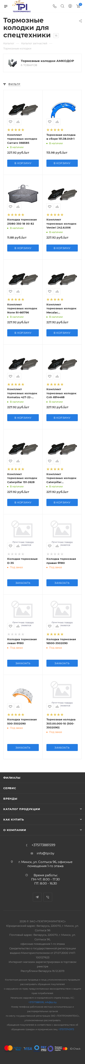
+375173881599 (43, 845)
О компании (14, 830)
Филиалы (11, 777)
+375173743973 (66, 1029)
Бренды (10, 798)
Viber (47, 897)
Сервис (9, 788)
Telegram (37, 897)
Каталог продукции (21, 809)
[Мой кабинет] (70, 6)
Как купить (13, 819)
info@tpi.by (45, 853)
